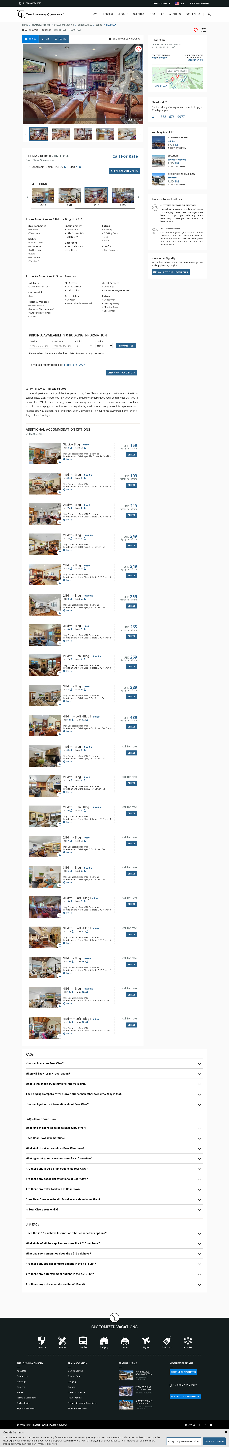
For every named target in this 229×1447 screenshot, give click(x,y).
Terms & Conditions (27, 1397)
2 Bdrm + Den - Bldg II (77, 656)
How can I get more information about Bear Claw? (57, 1104)
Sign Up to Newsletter (184, 1372)
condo (99, 25)
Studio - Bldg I (72, 444)
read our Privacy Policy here (42, 1443)
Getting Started (75, 1370)
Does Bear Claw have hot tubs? (45, 1138)
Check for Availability (124, 171)
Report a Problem (26, 1408)
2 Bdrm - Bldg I (72, 504)
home (25, 25)
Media (20, 1392)
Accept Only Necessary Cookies (183, 1441)
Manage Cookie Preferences (185, 1396)
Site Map (21, 1381)
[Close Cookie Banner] (226, 1432)
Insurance (41, 1347)
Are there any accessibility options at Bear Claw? (57, 1179)
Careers (21, 1386)
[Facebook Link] (199, 1425)
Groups (71, 1386)
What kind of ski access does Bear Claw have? (55, 1148)
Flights (146, 1347)
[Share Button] (211, 1425)
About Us (175, 14)
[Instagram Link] (205, 1425)
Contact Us (193, 14)
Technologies (23, 1402)
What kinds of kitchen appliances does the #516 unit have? (63, 1243)
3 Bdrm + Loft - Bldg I (77, 897)
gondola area (85, 25)
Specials (138, 14)
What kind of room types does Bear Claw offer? (56, 1127)
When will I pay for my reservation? (48, 1073)
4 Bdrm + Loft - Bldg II (77, 716)
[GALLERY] (45, 454)
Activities (188, 1347)
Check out (57, 341)
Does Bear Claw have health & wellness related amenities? (63, 1199)
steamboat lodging (64, 25)
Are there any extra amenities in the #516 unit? (55, 1284)
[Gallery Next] (140, 134)
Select (131, 455)
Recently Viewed (199, 3)
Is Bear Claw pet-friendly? (42, 1209)
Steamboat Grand (178, 137)
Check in (33, 341)
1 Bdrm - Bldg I (72, 474)
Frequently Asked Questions (82, 1402)
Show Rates (126, 345)
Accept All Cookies (214, 1441)
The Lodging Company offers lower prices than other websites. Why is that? (74, 1094)
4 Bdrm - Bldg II (73, 988)
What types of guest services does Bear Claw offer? (59, 1158)
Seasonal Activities (77, 1408)
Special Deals (74, 1376)
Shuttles (83, 1347)
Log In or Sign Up (161, 3)
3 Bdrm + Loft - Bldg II (77, 928)
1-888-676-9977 (74, 364)
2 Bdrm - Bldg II (73, 535)
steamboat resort (41, 25)
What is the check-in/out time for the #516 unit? (56, 1083)
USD (181, 4)
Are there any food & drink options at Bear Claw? (57, 1168)
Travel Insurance (76, 1392)
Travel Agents (75, 1397)
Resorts (123, 14)
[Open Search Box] (209, 14)
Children (100, 341)
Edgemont (173, 156)
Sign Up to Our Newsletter (172, 272)
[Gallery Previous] (25, 134)
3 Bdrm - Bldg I (72, 867)
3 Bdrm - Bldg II (73, 625)
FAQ (162, 14)
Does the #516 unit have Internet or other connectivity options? (66, 1233)
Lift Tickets (166, 1347)
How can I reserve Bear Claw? (45, 1063)
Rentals (125, 1347)
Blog (152, 14)
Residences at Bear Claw (181, 174)
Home (95, 14)
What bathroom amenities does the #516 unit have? (58, 1253)
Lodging (108, 14)
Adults (78, 341)
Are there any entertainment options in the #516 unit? (60, 1274)
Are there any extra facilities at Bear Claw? (53, 1189)
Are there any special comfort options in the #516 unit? (61, 1263)
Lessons (62, 1347)
